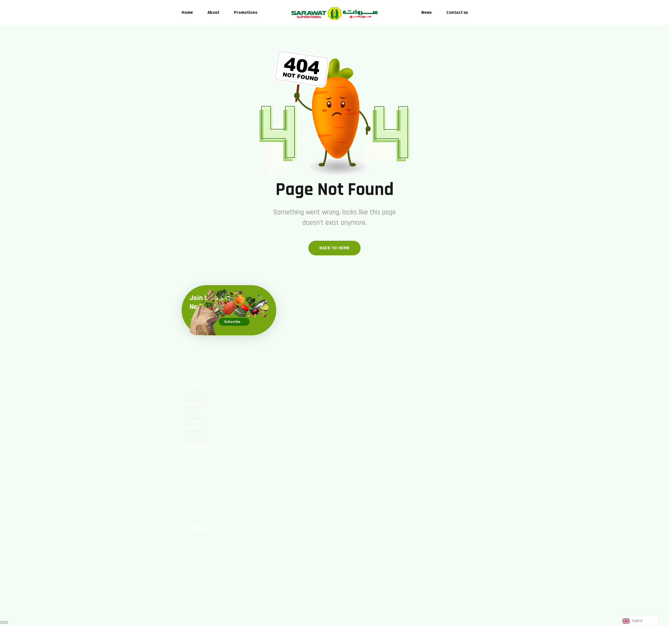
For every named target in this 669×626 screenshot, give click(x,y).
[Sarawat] (334, 12)
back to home (334, 248)
